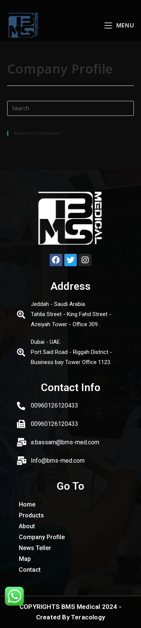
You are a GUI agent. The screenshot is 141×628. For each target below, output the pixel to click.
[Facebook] (56, 260)
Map (25, 558)
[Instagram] (85, 260)
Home (27, 504)
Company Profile (42, 537)
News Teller (35, 548)
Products (31, 515)
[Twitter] (70, 260)
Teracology (88, 617)
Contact (30, 569)
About (27, 526)
